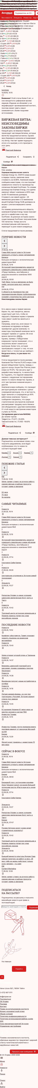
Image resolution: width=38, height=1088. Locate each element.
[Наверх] (2, 977)
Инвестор (27, 18)
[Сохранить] (3, 514)
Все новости (7, 18)
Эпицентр (18, 18)
